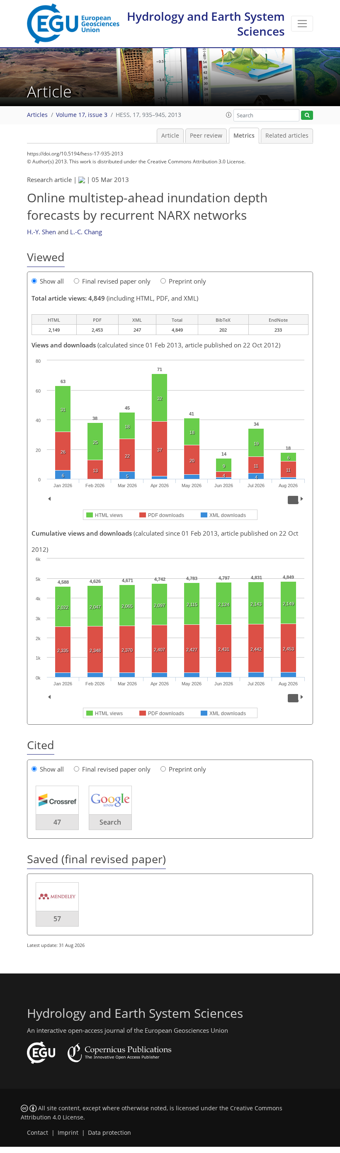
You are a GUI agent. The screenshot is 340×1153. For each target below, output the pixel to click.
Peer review (206, 135)
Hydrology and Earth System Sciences (206, 23)
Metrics (244, 135)
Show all (52, 281)
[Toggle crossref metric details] (57, 800)
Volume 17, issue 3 (81, 115)
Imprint (68, 1132)
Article (170, 135)
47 (57, 822)
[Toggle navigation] (302, 24)
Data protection (109, 1132)
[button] (229, 115)
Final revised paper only (116, 281)
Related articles (286, 135)
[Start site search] (307, 115)
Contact (37, 1132)
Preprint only (187, 281)
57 (57, 918)
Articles (37, 115)
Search (110, 822)
